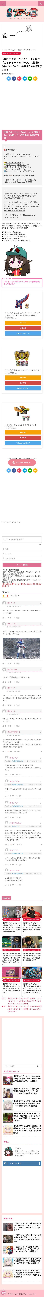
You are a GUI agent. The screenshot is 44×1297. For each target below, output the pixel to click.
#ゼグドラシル (11, 165)
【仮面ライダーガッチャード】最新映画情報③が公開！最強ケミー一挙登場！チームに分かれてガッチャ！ (24, 1009)
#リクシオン (10, 163)
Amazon (23, 323)
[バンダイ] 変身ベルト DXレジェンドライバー (22, 370)
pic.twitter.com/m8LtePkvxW (14, 211)
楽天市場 (23, 328)
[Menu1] (22, 3)
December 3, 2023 (24, 182)
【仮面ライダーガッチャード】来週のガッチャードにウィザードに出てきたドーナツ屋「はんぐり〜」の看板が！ (11, 988)
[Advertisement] (22, 106)
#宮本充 (18, 163)
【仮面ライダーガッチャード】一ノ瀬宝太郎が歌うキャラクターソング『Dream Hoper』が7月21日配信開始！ (32, 927)
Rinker (12, 317)
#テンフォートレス (13, 167)
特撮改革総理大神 (17, 761)
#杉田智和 (23, 167)
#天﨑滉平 (27, 171)
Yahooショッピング (23, 333)
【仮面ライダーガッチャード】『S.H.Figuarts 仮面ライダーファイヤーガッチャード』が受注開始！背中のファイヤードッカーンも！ (32, 988)
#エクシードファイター (14, 171)
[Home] (22, 15)
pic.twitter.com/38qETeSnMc (23, 175)
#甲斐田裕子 (21, 165)
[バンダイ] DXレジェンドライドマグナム (20, 425)
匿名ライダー (16, 826)
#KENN (19, 169)
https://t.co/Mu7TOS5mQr (13, 198)
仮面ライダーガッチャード (12, 522)
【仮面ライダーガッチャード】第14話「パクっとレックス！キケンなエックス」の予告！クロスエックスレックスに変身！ (24, 1001)
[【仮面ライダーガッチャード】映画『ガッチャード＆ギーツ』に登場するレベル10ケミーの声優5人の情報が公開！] (25, 78)
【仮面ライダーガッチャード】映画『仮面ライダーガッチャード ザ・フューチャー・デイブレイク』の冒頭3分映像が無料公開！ (11, 927)
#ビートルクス (11, 169)
